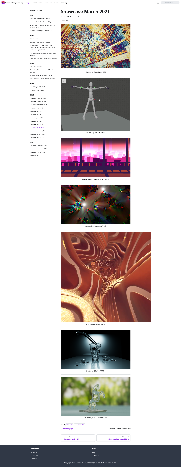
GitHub (94, 455)
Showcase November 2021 (38, 101)
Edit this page (68, 429)
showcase (69, 425)
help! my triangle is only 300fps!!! (40, 42)
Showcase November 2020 (38, 149)
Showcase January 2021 (37, 134)
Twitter (32, 459)
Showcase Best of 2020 (37, 137)
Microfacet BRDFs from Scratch (40, 19)
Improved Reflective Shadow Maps (41, 22)
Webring (64, 3)
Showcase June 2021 (36, 118)
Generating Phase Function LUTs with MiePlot (42, 71)
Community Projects (51, 3)
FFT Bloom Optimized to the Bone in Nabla (43, 59)
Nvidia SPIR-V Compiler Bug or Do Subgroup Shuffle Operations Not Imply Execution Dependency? (42, 47)
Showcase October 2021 (37, 108)
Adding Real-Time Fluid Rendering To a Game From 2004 (42, 26)
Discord (32, 452)
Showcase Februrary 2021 (38, 131)
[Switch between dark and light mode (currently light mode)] (158, 2)
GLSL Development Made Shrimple (41, 75)
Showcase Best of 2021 (37, 90)
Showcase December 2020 (38, 145)
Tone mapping (34, 155)
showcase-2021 (80, 425)
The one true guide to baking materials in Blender (43, 54)
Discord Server (36, 3)
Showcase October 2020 (37, 152)
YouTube (33, 455)
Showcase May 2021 (36, 121)
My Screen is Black (36, 67)
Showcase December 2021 (38, 98)
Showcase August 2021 (37, 111)
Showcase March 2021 (37, 128)
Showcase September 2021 (38, 105)
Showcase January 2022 (37, 87)
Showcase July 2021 (36, 114)
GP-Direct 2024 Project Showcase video (42, 79)
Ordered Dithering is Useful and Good (42, 31)
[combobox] (170, 2)
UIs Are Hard (34, 39)
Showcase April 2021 (36, 124)
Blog (27, 3)
